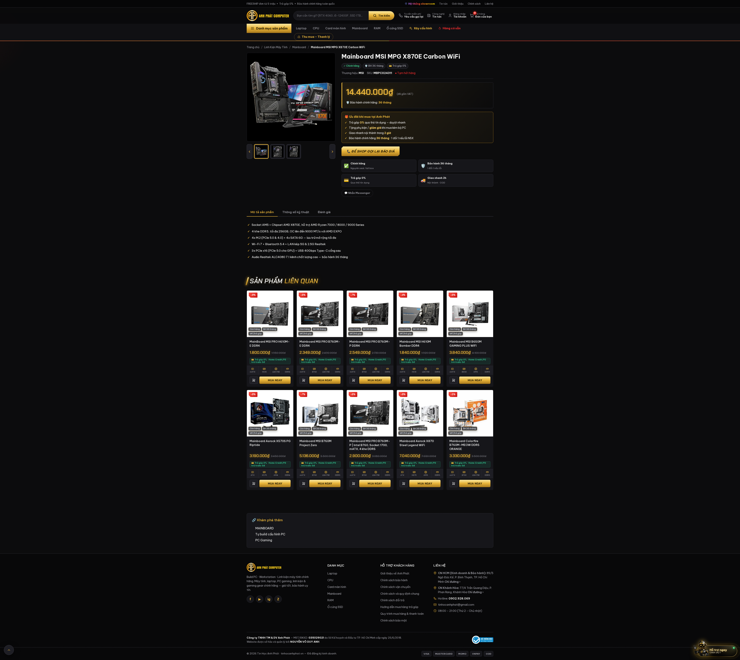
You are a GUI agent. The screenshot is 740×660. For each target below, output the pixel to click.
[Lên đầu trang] (9, 650)
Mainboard (360, 28)
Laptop (301, 28)
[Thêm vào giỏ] (254, 380)
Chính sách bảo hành (394, 580)
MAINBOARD (264, 528)
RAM (377, 28)
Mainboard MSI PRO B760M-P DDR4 (369, 343)
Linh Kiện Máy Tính (276, 47)
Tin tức (443, 3)
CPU (316, 28)
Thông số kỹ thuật (295, 212)
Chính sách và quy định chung (399, 593)
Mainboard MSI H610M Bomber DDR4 (415, 343)
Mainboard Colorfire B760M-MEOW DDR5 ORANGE (464, 445)
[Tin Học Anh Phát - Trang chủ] (269, 15)
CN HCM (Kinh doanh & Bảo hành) (461, 573)
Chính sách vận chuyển (395, 587)
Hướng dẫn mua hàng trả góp (399, 607)
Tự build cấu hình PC (270, 534)
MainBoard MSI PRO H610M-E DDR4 (270, 343)
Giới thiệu (457, 3)
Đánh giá (324, 212)
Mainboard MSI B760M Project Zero (315, 443)
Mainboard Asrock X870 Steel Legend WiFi (416, 443)
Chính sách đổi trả (392, 600)
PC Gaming (263, 540)
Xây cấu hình (423, 28)
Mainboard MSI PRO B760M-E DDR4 (319, 343)
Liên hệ (489, 3)
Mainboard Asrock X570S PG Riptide (270, 443)
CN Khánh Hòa (448, 588)
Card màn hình (335, 28)
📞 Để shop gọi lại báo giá (370, 151)
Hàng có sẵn (452, 28)
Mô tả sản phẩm (262, 212)
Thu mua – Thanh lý (316, 37)
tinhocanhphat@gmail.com (456, 604)
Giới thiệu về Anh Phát (394, 573)
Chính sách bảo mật (393, 620)
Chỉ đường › (452, 581)
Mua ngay (275, 380)
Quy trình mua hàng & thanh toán (402, 613)
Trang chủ (253, 47)
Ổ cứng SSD (395, 28)
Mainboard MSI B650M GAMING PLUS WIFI (465, 343)
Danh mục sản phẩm (272, 28)
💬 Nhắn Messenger (357, 193)
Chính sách (474, 3)
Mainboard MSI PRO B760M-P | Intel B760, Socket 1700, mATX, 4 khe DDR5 (369, 445)
